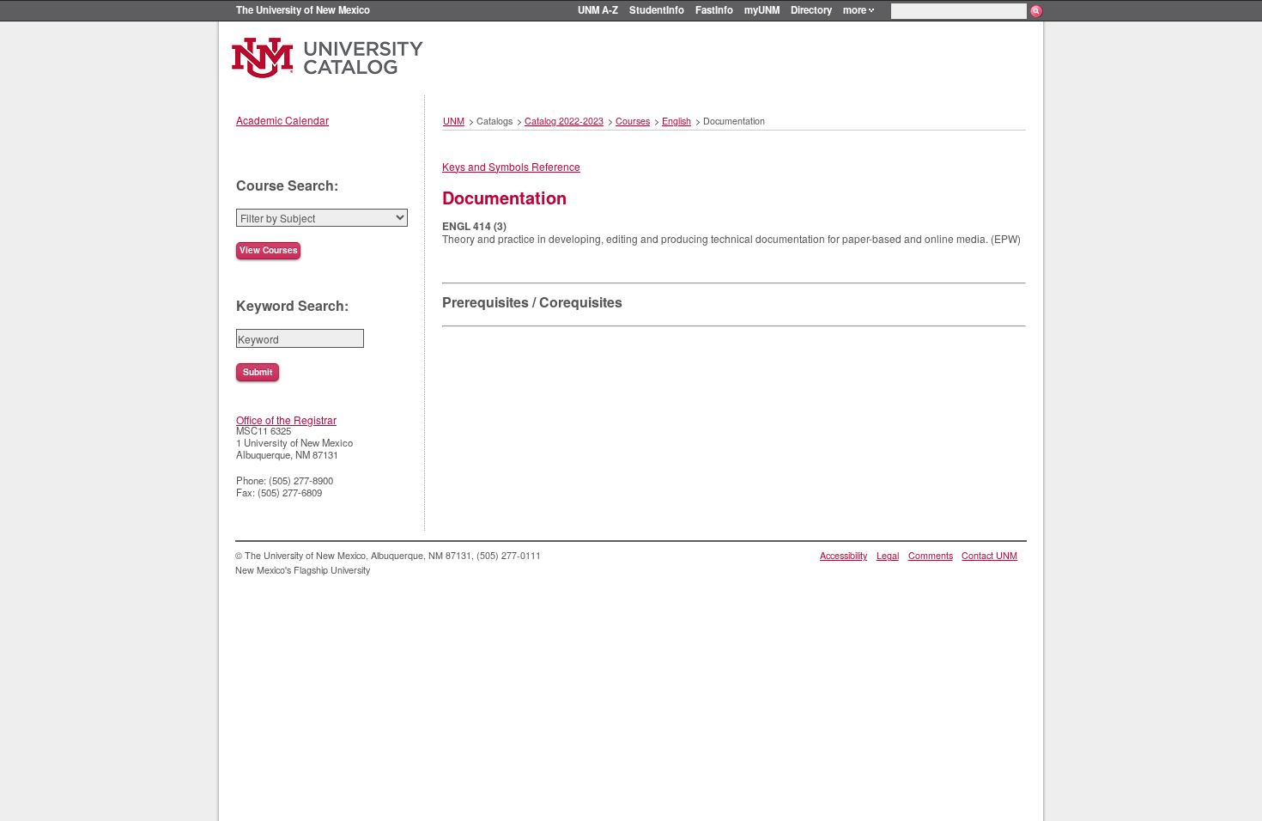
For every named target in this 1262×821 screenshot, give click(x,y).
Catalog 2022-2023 (564, 120)
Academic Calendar (282, 120)
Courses (633, 120)
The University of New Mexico (303, 9)
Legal (888, 555)
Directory (811, 9)
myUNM (762, 9)
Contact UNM (989, 555)
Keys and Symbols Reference (511, 166)
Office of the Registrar (286, 419)
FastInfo (714, 9)
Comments (930, 555)
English (676, 120)
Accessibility (843, 555)
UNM (453, 120)
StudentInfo (656, 9)
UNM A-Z (598, 9)
